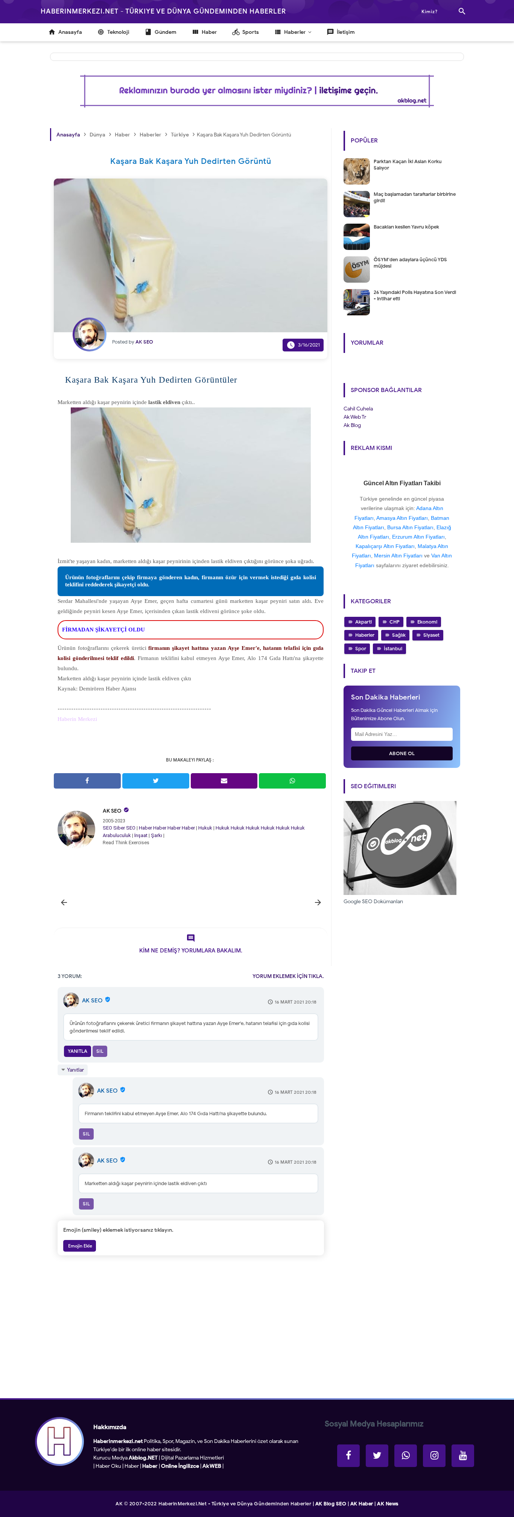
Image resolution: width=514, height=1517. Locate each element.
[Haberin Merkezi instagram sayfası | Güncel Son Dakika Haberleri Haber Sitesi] (434, 1455)
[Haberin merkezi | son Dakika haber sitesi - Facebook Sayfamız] (348, 1455)
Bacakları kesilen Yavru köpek (406, 227)
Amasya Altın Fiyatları (402, 518)
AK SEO (112, 811)
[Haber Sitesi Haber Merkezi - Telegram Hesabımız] (405, 1455)
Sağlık (399, 635)
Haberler (364, 635)
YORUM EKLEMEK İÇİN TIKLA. (288, 976)
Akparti (363, 622)
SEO (107, 828)
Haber (145, 828)
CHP (394, 622)
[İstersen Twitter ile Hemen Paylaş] (155, 781)
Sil (99, 1051)
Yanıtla (77, 1051)
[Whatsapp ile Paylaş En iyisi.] (292, 781)
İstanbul (393, 648)
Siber (119, 828)
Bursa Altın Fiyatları (410, 527)
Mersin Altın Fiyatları (398, 556)
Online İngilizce (180, 1466)
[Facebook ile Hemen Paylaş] (87, 781)
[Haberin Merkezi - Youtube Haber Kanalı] (463, 1455)
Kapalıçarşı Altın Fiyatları (385, 546)
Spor (360, 648)
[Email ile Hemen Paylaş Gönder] (224, 781)
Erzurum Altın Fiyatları (418, 537)
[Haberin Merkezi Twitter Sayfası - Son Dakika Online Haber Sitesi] (377, 1455)
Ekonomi (427, 622)
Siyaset (431, 635)
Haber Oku (108, 1466)
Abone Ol (402, 753)
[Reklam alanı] (257, 91)
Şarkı (156, 835)
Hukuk (205, 828)
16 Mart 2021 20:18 (295, 1002)
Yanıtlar (75, 1070)
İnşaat (141, 835)
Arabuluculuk (117, 835)
